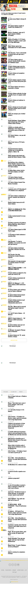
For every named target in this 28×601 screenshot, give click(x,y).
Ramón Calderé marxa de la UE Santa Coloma (16, 203)
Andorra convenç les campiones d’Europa (16, 552)
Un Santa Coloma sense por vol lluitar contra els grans (16, 325)
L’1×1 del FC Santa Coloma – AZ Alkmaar (16, 313)
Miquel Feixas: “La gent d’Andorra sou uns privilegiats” (17, 546)
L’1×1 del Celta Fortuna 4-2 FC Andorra (16, 410)
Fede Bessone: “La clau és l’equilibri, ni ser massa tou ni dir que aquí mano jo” (17, 243)
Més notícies (14, 340)
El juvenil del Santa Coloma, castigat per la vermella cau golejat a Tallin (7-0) (15, 150)
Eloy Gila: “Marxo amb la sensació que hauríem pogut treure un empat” (17, 308)
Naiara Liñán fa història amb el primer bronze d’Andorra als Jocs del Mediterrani (17, 446)
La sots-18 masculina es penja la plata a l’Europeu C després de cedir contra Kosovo (16, 486)
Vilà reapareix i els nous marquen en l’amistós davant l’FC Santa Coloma (17, 262)
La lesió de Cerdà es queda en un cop (16, 472)
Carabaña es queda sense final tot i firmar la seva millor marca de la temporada (17, 526)
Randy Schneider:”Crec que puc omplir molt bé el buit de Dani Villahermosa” (16, 539)
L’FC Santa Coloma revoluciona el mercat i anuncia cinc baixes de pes (17, 197)
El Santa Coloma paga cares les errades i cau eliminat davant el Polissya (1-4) (16, 68)
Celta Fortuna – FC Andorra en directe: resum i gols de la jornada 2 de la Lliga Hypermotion (17, 418)
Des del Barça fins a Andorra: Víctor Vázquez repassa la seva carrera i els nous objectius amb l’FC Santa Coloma (16, 164)
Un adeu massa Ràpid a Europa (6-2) (17, 19)
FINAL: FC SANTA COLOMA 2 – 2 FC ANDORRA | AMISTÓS (17, 268)
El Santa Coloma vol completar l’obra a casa (16, 73)
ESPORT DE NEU (20, 570)
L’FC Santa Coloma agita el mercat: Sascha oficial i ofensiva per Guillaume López (16, 61)
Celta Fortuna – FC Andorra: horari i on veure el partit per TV (17, 451)
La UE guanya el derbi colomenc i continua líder (17, 235)
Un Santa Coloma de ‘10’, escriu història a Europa (16, 335)
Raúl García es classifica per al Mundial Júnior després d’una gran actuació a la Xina (17, 439)
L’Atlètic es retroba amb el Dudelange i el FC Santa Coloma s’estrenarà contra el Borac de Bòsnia (16, 129)
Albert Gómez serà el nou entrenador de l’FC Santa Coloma (17, 46)
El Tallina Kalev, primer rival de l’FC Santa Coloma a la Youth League (16, 172)
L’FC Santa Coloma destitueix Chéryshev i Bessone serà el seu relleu (16, 249)
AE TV (9, 37)
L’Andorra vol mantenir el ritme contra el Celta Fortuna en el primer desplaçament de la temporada (16, 425)
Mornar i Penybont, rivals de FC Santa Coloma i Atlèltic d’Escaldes (16, 34)
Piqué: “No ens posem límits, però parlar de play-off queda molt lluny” (17, 533)
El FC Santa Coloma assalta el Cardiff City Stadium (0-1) (16, 26)
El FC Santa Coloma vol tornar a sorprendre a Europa (16, 87)
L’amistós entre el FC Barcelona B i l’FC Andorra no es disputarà (17, 189)
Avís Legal (14, 572)
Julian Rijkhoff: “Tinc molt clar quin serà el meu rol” (16, 499)
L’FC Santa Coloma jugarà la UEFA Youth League (17, 230)
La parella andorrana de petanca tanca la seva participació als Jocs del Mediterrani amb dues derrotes (17, 433)
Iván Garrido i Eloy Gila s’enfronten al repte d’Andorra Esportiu (16, 256)
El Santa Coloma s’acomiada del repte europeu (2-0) (16, 278)
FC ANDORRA (11, 187)
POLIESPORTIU (8, 570)
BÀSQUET (14, 570)
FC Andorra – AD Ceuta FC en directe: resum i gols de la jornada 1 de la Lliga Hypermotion (17, 512)
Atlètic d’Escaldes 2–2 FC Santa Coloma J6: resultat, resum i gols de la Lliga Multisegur (17, 40)
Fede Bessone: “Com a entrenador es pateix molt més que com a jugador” (17, 54)
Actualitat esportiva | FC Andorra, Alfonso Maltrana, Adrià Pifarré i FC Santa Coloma (17, 224)
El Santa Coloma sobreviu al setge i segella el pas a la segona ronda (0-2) (17, 95)
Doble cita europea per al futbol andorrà (16, 114)
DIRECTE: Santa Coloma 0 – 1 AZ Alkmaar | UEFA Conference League (16, 319)
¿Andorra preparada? (13, 478)
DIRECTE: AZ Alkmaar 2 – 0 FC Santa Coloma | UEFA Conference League (16, 284)
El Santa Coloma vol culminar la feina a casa (16, 100)
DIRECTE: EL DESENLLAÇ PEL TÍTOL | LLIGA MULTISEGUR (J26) (17, 209)
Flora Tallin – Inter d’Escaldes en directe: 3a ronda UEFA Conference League (17, 459)
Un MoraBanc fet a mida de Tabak (17, 465)
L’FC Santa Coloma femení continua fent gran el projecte (16, 177)
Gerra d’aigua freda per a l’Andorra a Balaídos (17, 397)
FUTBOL (10, 17)
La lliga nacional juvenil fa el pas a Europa (16, 216)
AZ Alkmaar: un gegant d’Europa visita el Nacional (16, 330)
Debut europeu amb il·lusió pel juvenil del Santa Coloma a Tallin (16, 156)
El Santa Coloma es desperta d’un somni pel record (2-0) (17, 273)
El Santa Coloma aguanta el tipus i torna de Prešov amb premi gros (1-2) (17, 81)
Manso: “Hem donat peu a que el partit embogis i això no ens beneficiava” (16, 404)
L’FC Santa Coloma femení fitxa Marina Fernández (16, 182)
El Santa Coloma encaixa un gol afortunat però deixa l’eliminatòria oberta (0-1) (16, 301)
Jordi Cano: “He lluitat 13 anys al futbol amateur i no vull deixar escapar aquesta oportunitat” (17, 493)
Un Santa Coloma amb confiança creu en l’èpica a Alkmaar (17, 290)
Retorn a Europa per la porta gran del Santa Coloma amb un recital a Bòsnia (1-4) (17, 108)
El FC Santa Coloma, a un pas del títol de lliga (16, 135)
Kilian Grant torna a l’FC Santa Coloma (16, 142)
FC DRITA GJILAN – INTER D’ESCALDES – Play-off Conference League (17, 505)
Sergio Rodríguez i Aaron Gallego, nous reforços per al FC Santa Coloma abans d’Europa (17, 122)
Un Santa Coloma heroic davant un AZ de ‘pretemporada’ (16, 295)
